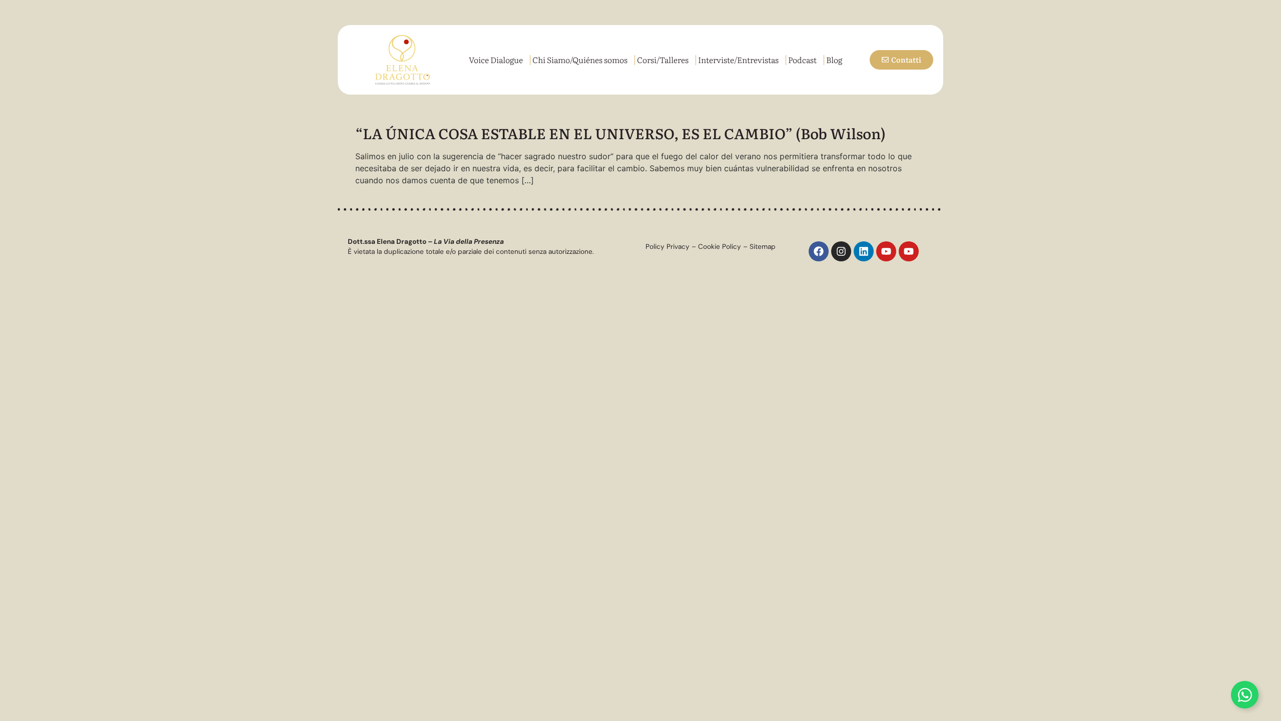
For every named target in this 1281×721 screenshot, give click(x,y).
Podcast (802, 60)
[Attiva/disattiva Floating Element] (1244, 694)
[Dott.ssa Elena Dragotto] (402, 60)
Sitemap (763, 246)
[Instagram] (841, 251)
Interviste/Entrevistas (738, 60)
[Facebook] (819, 251)
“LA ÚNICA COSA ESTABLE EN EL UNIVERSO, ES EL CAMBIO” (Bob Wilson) (620, 133)
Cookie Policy (719, 246)
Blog (834, 60)
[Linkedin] (864, 251)
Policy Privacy (668, 246)
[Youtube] (886, 251)
